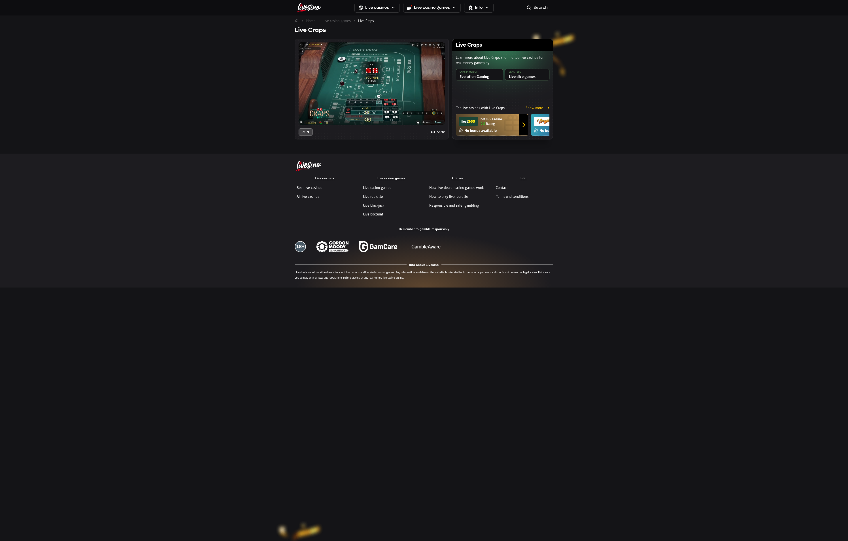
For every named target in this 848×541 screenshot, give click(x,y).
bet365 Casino (491, 119)
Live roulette (373, 196)
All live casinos (308, 196)
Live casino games (377, 187)
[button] (438, 132)
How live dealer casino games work (456, 187)
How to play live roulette (448, 196)
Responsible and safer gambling (454, 205)
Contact (502, 187)
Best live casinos (309, 187)
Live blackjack (373, 205)
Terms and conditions (512, 196)
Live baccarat (373, 214)
